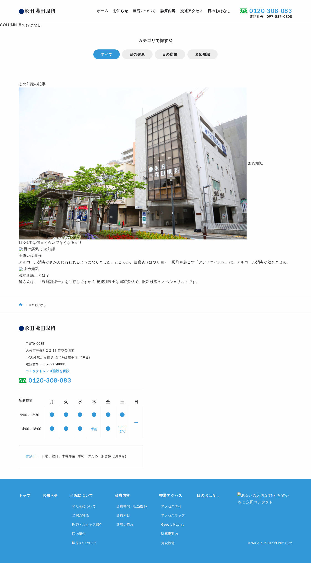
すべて (106, 54)
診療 (168, 11)
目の (219, 11)
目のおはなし (208, 495)
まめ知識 (202, 54)
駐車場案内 (169, 533)
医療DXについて (84, 543)
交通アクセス (170, 495)
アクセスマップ (173, 515)
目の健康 (137, 54)
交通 (191, 11)
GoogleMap (170, 524)
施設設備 (168, 543)
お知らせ (120, 11)
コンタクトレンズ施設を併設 (47, 371)
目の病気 (170, 54)
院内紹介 (79, 533)
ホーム (102, 11)
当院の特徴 (80, 515)
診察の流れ (125, 524)
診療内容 (122, 495)
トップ (24, 495)
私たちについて (84, 506)
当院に (144, 11)
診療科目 (123, 515)
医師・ (87, 524)
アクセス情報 (171, 506)
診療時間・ (132, 506)
